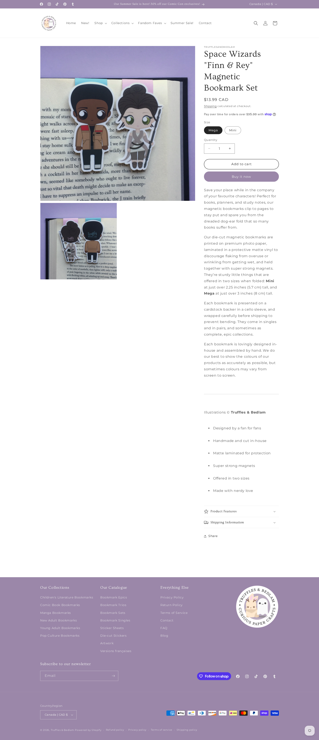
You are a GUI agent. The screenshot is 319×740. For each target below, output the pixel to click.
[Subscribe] (113, 676)
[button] (100, 23)
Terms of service (161, 729)
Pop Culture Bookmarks (60, 636)
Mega (213, 130)
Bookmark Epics (113, 597)
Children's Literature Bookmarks (66, 597)
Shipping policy (187, 729)
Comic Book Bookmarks (60, 605)
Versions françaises (115, 651)
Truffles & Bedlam (62, 730)
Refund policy (115, 729)
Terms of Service (174, 613)
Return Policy (171, 605)
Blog (164, 636)
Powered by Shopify (88, 730)
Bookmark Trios (113, 605)
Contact (166, 620)
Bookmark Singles (115, 620)
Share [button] (213, 536)
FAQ (164, 628)
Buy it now (241, 177)
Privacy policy (137, 729)
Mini (233, 130)
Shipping (210, 106)
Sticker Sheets (112, 628)
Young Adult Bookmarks (60, 628)
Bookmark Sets (112, 613)
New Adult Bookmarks (58, 620)
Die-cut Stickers (113, 636)
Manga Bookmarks (55, 613)
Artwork (106, 643)
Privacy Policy (172, 597)
